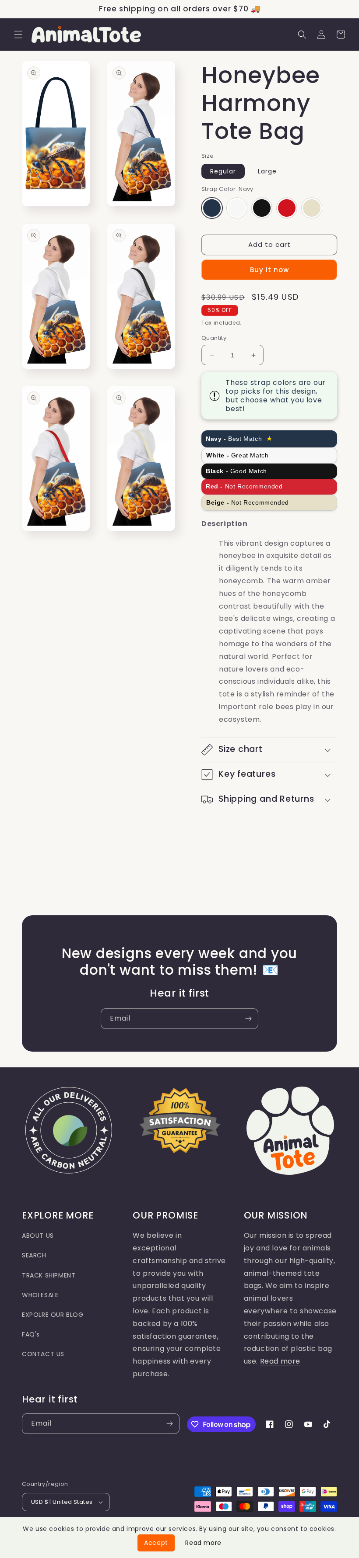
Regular (223, 171)
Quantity (213, 338)
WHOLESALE (40, 1295)
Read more (280, 1361)
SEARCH (34, 1255)
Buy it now (269, 269)
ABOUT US (38, 1235)
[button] (18, 34)
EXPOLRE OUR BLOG (53, 1314)
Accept (156, 1542)
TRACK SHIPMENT (48, 1275)
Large (267, 171)
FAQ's (31, 1334)
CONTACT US (43, 1354)
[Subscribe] (248, 1018)
